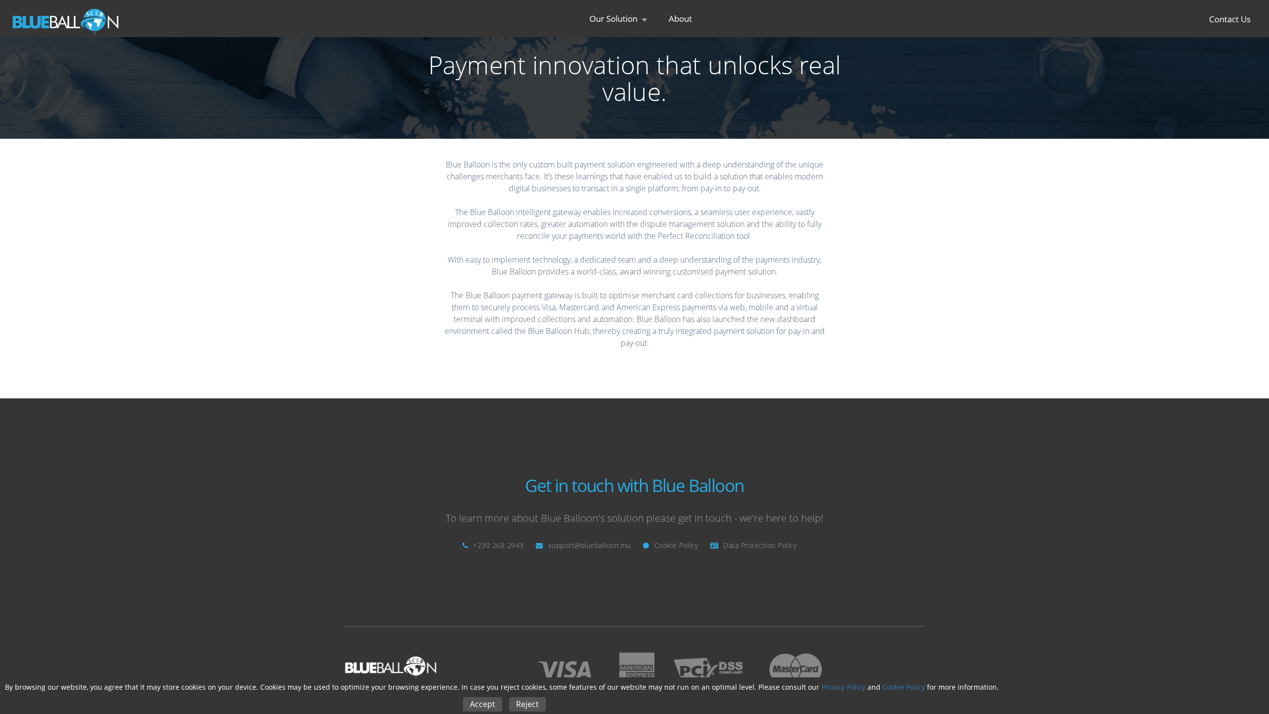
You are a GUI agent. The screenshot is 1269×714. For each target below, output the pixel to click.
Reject (527, 704)
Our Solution (614, 18)
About (680, 18)
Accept (482, 704)
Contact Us (1230, 18)
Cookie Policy (903, 687)
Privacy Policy (843, 687)
